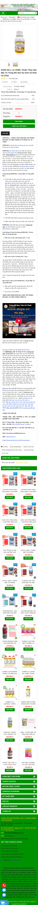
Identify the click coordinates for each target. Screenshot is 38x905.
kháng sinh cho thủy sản (25, 897)
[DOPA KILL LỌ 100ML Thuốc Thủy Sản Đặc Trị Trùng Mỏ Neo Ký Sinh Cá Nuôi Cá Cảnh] (19, 42)
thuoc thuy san (16, 868)
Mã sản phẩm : (8, 86)
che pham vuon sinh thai (26, 892)
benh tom (19, 875)
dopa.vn (5, 870)
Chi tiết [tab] (5, 133)
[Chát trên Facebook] (4, 890)
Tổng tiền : (6, 116)
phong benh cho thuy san (18, 870)
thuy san (7, 868)
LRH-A (21, 895)
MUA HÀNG (19, 121)
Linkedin (25, 82)
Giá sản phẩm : (8, 109)
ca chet (33, 875)
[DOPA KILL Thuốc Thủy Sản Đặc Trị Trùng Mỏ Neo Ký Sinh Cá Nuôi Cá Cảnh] (9, 722)
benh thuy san (28, 868)
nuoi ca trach (22, 877)
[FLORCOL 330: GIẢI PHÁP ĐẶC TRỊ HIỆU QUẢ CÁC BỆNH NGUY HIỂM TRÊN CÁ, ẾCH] (28, 571)
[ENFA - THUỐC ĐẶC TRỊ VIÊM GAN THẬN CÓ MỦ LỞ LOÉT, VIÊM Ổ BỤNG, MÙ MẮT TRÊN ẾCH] (28, 722)
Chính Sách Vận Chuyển (9, 848)
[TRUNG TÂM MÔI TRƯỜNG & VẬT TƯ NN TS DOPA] (19, 10)
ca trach (13, 877)
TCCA (31, 895)
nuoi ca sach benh (8, 875)
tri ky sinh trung (28, 450)
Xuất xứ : (10, 89)
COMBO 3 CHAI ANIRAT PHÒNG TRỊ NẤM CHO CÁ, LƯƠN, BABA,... (9, 673)
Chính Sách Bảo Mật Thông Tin (12, 857)
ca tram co (5, 877)
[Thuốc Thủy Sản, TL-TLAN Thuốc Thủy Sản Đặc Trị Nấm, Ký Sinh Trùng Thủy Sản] (9, 753)
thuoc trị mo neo (29, 446)
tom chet (27, 875)
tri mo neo (5, 453)
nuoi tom (8, 872)
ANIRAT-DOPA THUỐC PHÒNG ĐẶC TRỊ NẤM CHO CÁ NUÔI (28, 704)
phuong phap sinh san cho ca (22, 884)
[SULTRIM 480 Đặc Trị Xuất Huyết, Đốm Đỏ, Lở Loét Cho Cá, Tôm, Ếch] (28, 601)
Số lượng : (6, 113)
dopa (14, 888)
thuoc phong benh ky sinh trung (12, 450)
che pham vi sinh (24, 872)
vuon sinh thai (11, 892)
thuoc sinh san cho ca (27, 881)
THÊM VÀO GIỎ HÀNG (19, 126)
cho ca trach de (14, 879)
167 (13, 78)
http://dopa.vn (11, 436)
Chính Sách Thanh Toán (9, 851)
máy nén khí (20, 406)
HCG (26, 895)
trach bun (24, 879)
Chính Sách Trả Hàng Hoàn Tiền (12, 854)
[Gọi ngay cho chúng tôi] (4, 885)
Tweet (15, 82)
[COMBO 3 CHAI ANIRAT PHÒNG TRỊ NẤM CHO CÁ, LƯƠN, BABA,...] (9, 662)
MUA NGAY (9, 497)
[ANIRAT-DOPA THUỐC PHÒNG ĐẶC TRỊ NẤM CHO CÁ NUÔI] (28, 692)
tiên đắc (13, 897)
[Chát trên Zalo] (4, 895)
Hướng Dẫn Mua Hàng (9, 846)
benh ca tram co (12, 881)
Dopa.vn (9, 229)
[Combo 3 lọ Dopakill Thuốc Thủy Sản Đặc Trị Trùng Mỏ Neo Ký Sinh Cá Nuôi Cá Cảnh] (9, 692)
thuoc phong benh (15, 446)
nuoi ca (14, 872)
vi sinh (34, 872)
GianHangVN (23, 904)
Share (5, 82)
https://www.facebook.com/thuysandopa (16, 440)
